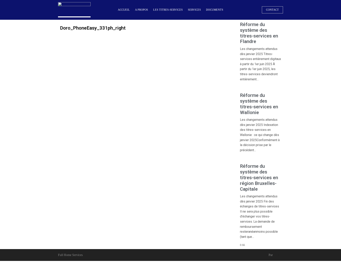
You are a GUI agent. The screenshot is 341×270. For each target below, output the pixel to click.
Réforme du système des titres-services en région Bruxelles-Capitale (259, 177)
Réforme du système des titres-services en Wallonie (259, 104)
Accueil (124, 9)
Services (194, 9)
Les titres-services (168, 9)
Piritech (278, 255)
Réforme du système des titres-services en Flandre (259, 33)
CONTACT (272, 9)
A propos (141, 9)
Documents (214, 9)
